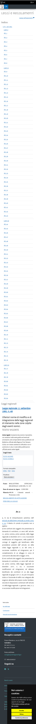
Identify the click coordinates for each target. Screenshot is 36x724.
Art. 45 (6, 228)
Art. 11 (6, 80)
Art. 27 (6, 148)
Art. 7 (5, 59)
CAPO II (6, 68)
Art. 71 (6, 339)
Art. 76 (6, 360)
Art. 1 (5, 33)
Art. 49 (6, 245)
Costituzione (6, 610)
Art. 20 (6, 118)
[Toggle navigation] (34, 7)
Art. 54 (6, 267)
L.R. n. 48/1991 (7, 27)
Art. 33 (6, 173)
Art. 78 (6, 373)
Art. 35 (6, 182)
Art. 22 (6, 127)
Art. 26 (6, 144)
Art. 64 (6, 309)
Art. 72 (6, 343)
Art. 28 (6, 152)
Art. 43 (6, 216)
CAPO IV (6, 365)
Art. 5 (5, 50)
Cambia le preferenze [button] (21, 718)
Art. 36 (6, 186)
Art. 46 (6, 233)
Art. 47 (6, 237)
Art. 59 (6, 288)
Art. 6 (5, 54)
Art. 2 (5, 37)
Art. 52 (6, 258)
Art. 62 (6, 301)
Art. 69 (6, 330)
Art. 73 (6, 347)
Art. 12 (6, 84)
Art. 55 (6, 271)
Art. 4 (5, 46)
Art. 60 (6, 292)
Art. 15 (6, 97)
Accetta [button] (21, 710)
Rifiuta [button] (22, 714)
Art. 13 (6, 88)
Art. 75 (6, 356)
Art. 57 (6, 279)
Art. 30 (6, 161)
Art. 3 (5, 42)
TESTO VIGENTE (8, 456)
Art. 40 (6, 203)
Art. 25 (6, 139)
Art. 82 (6, 390)
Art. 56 (6, 275)
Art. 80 (6, 381)
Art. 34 (6, 178)
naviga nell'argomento (26, 18)
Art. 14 (6, 93)
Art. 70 (6, 335)
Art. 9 (5, 71)
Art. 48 (6, 241)
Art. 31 (6, 165)
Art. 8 (5, 63)
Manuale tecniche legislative (10, 614)
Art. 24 (6, 135)
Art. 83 (6, 394)
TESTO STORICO (8, 459)
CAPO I (6, 30)
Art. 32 (6, 169)
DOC (13, 471)
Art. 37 (6, 190)
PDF (9, 471)
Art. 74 (6, 351)
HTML (5, 471)
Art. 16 (6, 101)
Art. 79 (6, 377)
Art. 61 (6, 296)
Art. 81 (6, 385)
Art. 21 (6, 122)
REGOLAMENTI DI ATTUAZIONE (15, 498)
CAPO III (6, 221)
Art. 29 (6, 156)
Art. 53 (6, 262)
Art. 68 (6, 326)
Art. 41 (6, 207)
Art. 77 (6, 368)
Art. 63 (6, 305)
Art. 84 (6, 398)
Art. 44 (6, 224)
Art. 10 (6, 76)
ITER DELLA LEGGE (10, 501)
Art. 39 (6, 199)
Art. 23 (6, 131)
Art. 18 (6, 110)
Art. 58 (6, 284)
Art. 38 (6, 194)
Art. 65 (6, 313)
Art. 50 (6, 250)
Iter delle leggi (6, 606)
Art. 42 (6, 211)
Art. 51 (6, 254)
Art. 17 (6, 105)
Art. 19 (6, 114)
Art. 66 (6, 318)
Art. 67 (6, 322)
